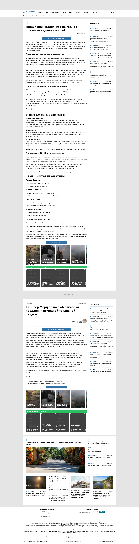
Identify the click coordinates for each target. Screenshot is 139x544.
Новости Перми (95, 45)
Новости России (95, 36)
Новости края (95, 28)
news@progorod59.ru (103, 523)
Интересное (31, 22)
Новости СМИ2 (30, 264)
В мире (93, 89)
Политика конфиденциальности (106, 541)
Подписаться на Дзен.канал (56, 38)
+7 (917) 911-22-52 (46, 511)
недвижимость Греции (67, 48)
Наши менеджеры (46, 516)
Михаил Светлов (81, 33)
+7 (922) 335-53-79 (74, 524)
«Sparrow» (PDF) (70, 537)
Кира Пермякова (77, 321)
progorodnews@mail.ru (46, 514)
